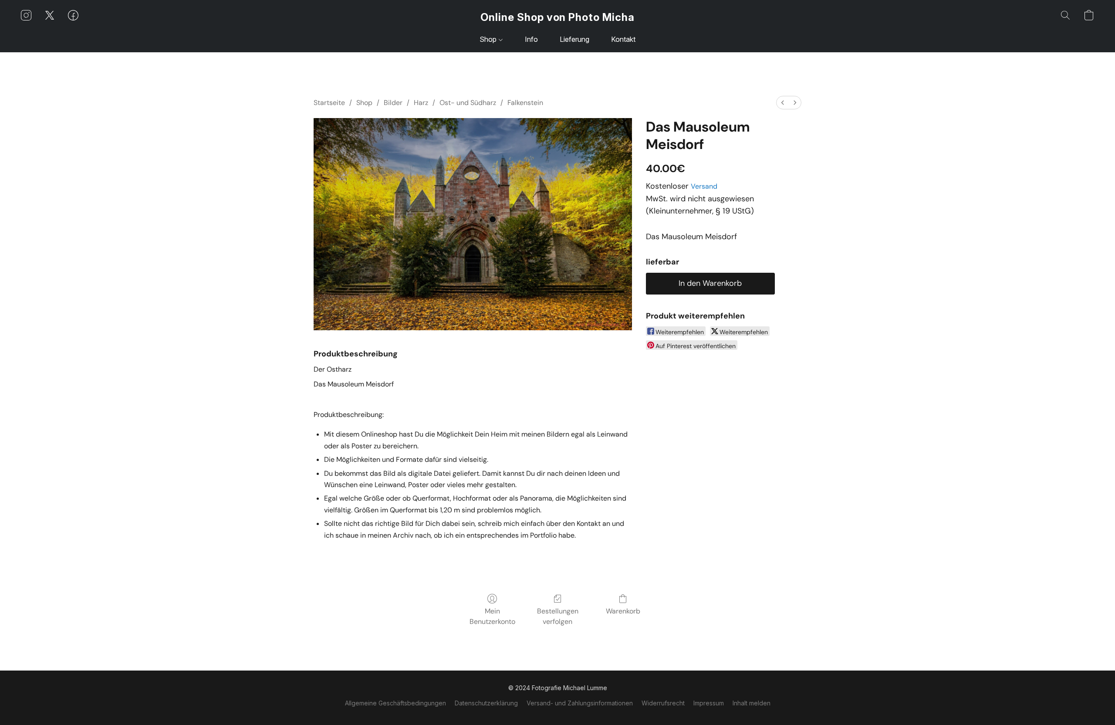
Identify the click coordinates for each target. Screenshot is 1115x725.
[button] (557, 17)
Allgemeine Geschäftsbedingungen (395, 703)
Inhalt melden (751, 703)
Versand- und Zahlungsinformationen (580, 703)
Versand (704, 186)
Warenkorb (623, 611)
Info (531, 39)
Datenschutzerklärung (486, 703)
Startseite (329, 102)
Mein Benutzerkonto (492, 616)
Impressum (708, 703)
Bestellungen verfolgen (557, 616)
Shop (489, 39)
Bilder (393, 102)
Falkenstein (525, 102)
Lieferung (574, 39)
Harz (421, 102)
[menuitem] (783, 102)
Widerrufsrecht (663, 703)
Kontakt (623, 39)
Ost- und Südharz (467, 102)
